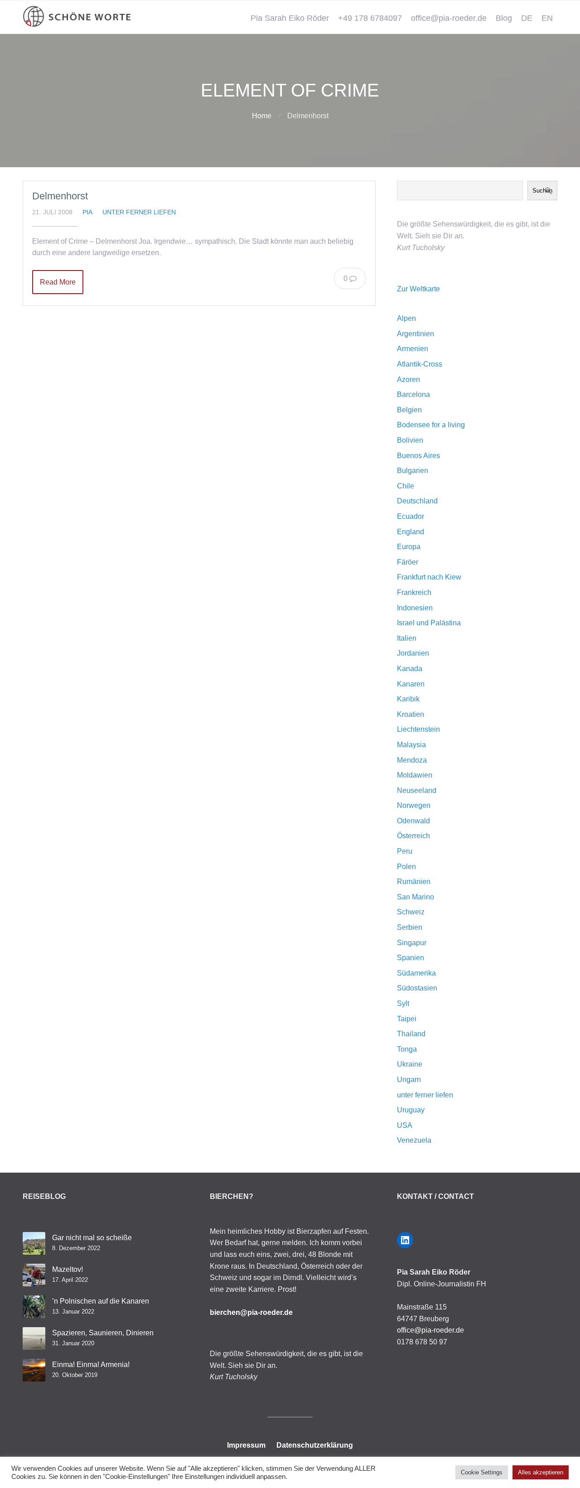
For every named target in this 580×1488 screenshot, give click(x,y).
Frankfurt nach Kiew (429, 577)
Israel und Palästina (429, 623)
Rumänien (413, 881)
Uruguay (411, 1110)
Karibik (408, 699)
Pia (87, 212)
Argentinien (415, 334)
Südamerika (416, 973)
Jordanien (413, 653)
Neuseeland (416, 790)
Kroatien (410, 714)
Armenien (412, 349)
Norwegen (413, 805)
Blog (504, 18)
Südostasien (417, 988)
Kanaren (411, 684)
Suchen (542, 190)
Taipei (406, 1019)
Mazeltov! (67, 1269)
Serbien (409, 927)
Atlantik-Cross (419, 364)
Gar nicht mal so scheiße (92, 1238)
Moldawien (414, 775)
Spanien (410, 957)
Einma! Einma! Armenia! (91, 1364)
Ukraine (409, 1064)
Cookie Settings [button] (482, 1472)
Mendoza (412, 760)
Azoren (408, 379)
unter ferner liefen (139, 212)
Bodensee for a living (431, 425)
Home (261, 116)
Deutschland (417, 501)
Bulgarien (412, 470)
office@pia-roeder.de (449, 18)
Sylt (403, 1003)
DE (526, 18)
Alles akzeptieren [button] (540, 1472)
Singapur (411, 943)
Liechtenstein (418, 729)
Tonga (407, 1049)
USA (404, 1125)
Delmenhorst (60, 196)
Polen (406, 866)
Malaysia (411, 745)
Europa (408, 547)
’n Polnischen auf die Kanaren (100, 1301)
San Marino (415, 897)
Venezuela (414, 1140)
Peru (404, 851)
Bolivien (410, 440)
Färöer (407, 562)
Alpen (406, 318)
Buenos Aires (418, 455)
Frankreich (414, 592)
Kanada (409, 668)
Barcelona (413, 394)
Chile (405, 486)
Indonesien (415, 608)
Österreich (413, 836)
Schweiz (411, 912)
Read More (58, 282)
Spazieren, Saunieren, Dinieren (103, 1333)
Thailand (411, 1034)
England (410, 532)
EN (547, 18)
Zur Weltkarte (418, 289)
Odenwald (413, 821)
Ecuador (410, 516)
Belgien (409, 410)
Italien (406, 638)
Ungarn (409, 1079)
